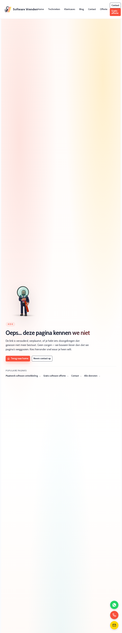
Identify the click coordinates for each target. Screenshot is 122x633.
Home (40, 9)
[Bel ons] (114, 615)
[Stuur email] (114, 625)
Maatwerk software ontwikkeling (22, 375)
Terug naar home (19, 358)
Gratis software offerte (54, 375)
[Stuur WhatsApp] (114, 605)
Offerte (103, 9)
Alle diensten (90, 375)
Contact (92, 9)
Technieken (54, 9)
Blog (81, 9)
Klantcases (69, 9)
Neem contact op (42, 358)
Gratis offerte (114, 12)
